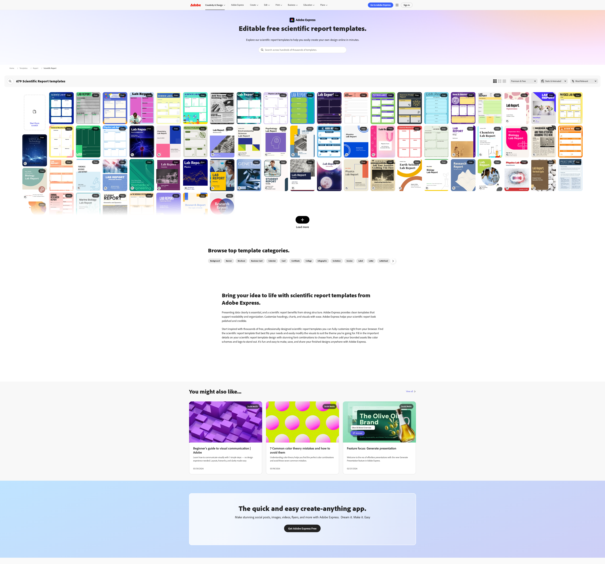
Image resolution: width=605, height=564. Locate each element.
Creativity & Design (214, 5)
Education (307, 4)
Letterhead (383, 261)
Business (291, 4)
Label (360, 261)
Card (283, 261)
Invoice (349, 261)
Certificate (295, 261)
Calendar (272, 261)
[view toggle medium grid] (499, 81)
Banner (229, 261)
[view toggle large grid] (504, 81)
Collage (309, 261)
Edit (265, 4)
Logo (396, 261)
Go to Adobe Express (380, 4)
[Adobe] (195, 5)
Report (35, 68)
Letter (371, 261)
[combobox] (302, 50)
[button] (397, 5)
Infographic (322, 261)
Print (278, 4)
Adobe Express (237, 4)
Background (215, 261)
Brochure (241, 261)
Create (253, 4)
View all (409, 391)
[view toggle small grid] (495, 81)
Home (11, 68)
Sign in (407, 5)
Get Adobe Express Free (302, 528)
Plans (322, 4)
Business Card (256, 261)
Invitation (337, 261)
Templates (24, 68)
